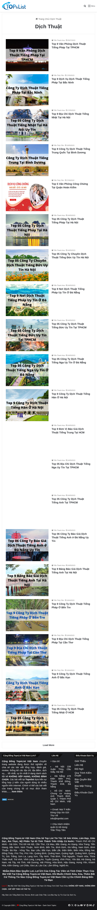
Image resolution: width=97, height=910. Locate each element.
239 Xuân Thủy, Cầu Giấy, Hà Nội (60, 769)
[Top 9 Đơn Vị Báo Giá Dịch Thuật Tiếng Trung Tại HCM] (27, 440)
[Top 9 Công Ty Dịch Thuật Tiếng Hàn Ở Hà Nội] (27, 405)
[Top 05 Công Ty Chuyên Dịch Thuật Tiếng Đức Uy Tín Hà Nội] (27, 265)
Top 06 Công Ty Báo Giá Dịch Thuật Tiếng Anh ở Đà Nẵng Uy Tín (70, 537)
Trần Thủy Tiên (59, 75)
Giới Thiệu (80, 761)
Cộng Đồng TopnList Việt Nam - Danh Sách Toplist (37, 905)
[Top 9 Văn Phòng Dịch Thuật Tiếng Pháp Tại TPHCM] (27, 55)
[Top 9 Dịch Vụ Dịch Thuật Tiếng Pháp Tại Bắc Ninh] (27, 90)
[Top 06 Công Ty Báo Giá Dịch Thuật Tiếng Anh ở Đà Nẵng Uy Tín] (27, 545)
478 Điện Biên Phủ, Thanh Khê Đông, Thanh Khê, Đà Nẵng (60, 781)
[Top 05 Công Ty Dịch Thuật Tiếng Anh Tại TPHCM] (27, 510)
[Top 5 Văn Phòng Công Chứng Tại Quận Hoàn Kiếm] (27, 195)
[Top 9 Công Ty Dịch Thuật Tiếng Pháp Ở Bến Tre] (27, 615)
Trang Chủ (43, 19)
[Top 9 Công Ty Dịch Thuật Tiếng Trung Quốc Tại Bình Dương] (27, 160)
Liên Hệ (79, 765)
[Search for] (85, 7)
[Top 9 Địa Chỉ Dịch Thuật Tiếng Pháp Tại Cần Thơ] (27, 650)
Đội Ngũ (79, 769)
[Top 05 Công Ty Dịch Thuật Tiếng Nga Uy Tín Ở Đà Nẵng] (27, 370)
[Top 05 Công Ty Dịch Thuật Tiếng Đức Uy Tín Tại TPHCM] (27, 335)
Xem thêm (17, 791)
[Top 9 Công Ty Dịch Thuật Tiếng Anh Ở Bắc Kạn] (27, 685)
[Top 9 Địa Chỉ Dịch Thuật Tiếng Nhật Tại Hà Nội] (27, 125)
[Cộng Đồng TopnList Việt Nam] (14, 6)
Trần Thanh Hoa (59, 40)
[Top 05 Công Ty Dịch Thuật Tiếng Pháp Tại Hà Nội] (27, 230)
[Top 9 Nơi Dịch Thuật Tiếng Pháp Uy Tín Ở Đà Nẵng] (27, 300)
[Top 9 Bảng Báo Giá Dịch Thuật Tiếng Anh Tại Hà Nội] (27, 580)
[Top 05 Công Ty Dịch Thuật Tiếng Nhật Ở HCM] (27, 720)
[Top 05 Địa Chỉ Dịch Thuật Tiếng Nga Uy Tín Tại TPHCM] (27, 475)
